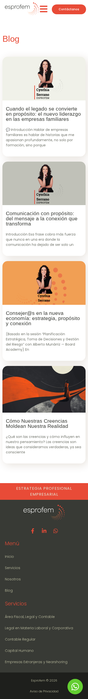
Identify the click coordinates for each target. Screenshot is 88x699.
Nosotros (13, 579)
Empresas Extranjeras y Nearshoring (36, 661)
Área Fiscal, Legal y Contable (30, 616)
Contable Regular (20, 639)
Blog (9, 590)
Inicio (9, 556)
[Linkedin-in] (44, 531)
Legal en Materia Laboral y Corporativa (39, 628)
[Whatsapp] (55, 531)
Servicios (12, 567)
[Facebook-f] (32, 531)
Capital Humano (19, 650)
